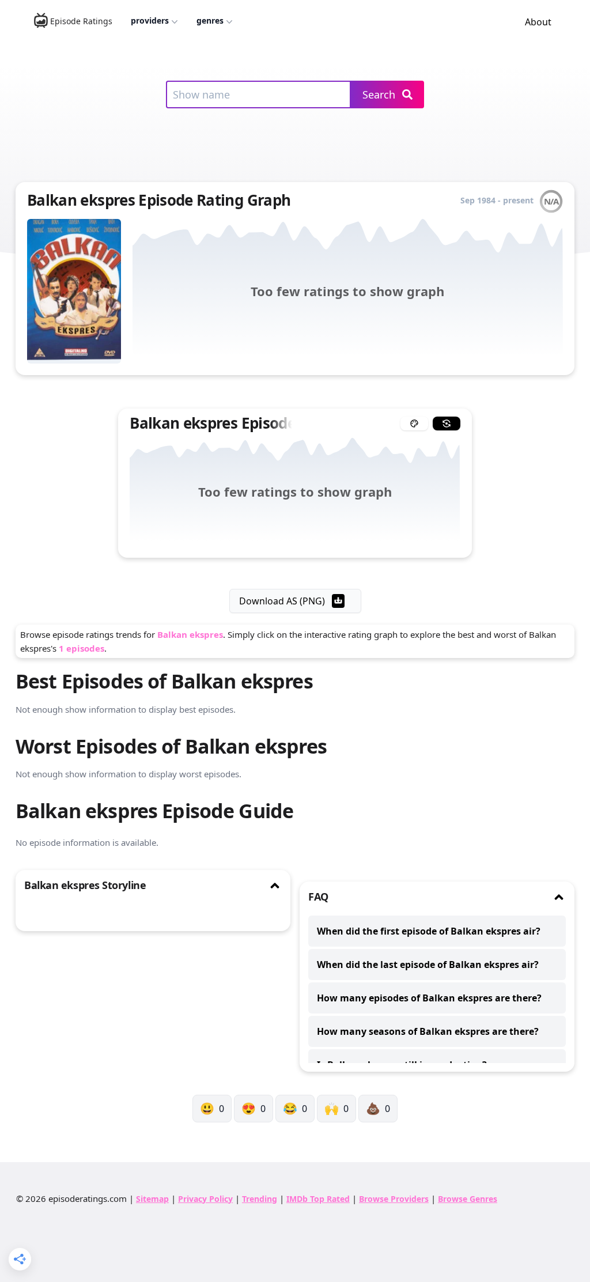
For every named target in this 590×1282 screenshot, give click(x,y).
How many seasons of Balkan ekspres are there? (428, 1031)
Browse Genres (467, 1198)
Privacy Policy (205, 1198)
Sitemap (152, 1198)
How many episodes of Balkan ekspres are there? (429, 998)
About (538, 22)
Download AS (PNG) (282, 601)
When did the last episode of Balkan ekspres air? (428, 964)
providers (150, 20)
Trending (259, 1198)
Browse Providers (394, 1198)
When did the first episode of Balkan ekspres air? (428, 931)
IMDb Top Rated (318, 1198)
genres (210, 20)
